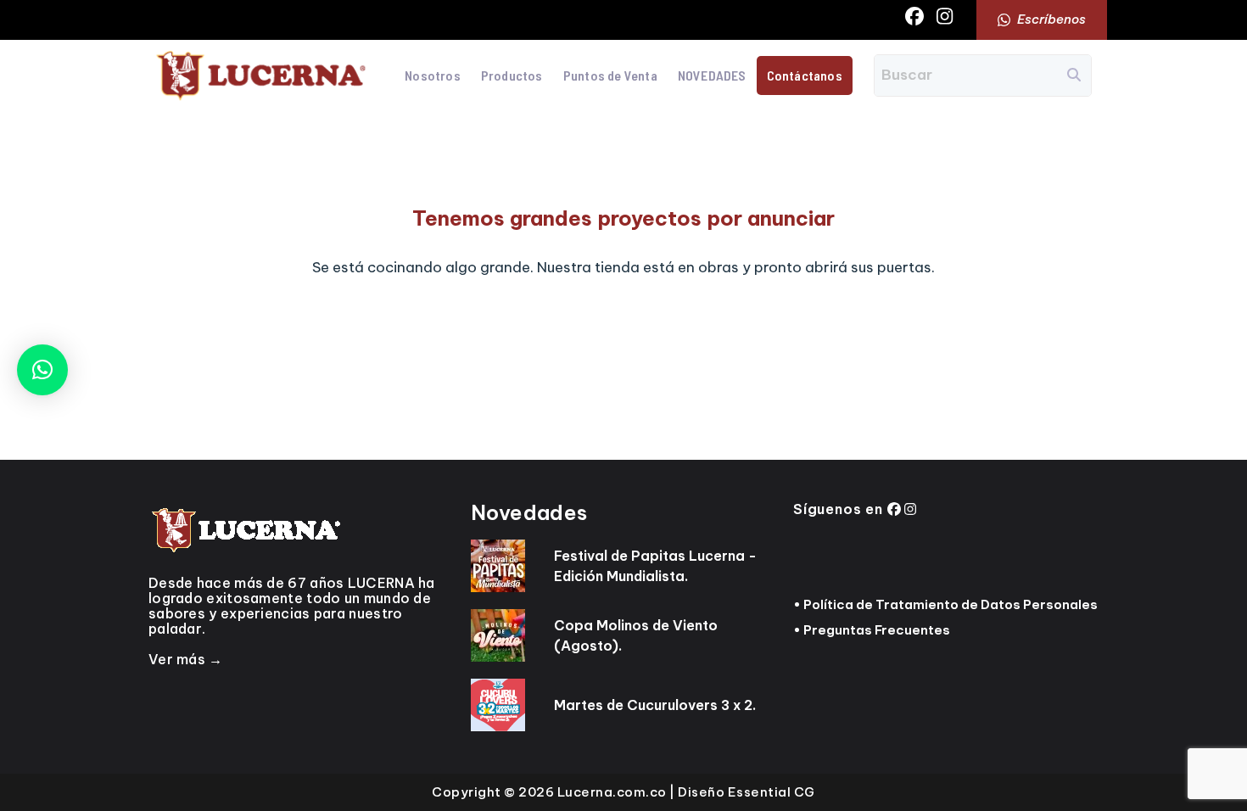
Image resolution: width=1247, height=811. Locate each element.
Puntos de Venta (610, 75)
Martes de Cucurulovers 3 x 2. (655, 704)
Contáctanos (804, 75)
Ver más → (185, 659)
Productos (512, 75)
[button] (42, 369)
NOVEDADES (712, 75)
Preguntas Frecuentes (876, 630)
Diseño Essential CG (746, 792)
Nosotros (433, 75)
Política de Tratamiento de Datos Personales (950, 604)
